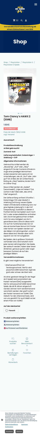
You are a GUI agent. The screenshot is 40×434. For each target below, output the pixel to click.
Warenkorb (12, 362)
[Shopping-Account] (26, 20)
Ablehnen (19, 431)
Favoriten (27, 353)
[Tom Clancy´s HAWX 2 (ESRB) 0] (20, 90)
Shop (6, 62)
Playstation (15, 62)
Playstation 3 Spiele (11, 64)
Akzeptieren (9, 431)
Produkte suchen (13, 342)
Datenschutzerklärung (11, 424)
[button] (11, 310)
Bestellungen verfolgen (13, 354)
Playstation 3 (28, 62)
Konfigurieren (9, 427)
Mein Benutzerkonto (27, 343)
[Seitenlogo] (20, 9)
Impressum (24, 424)
